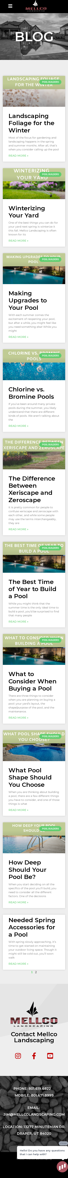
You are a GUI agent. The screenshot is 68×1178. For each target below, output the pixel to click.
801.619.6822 (40, 1089)
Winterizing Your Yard (26, 212)
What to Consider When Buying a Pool (32, 681)
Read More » (18, 155)
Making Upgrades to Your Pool (27, 300)
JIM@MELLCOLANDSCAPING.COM (34, 1114)
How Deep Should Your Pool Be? (27, 869)
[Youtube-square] (50, 1056)
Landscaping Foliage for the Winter (31, 123)
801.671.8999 (42, 1095)
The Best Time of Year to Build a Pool (32, 589)
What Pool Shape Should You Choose (30, 777)
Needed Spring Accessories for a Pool (31, 927)
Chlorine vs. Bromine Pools (31, 393)
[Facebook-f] (34, 1056)
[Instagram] (18, 1056)
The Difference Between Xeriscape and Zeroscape (31, 489)
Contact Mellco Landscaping (34, 1037)
